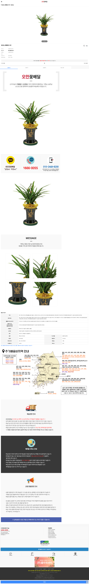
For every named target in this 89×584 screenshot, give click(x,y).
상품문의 (44, 67)
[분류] (1, 1)
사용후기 (26, 67)
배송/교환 (62, 67)
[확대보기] (44, 63)
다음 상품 (85, 63)
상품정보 (8, 67)
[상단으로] (87, 582)
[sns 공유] (87, 46)
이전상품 (3, 63)
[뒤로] (1, 4)
